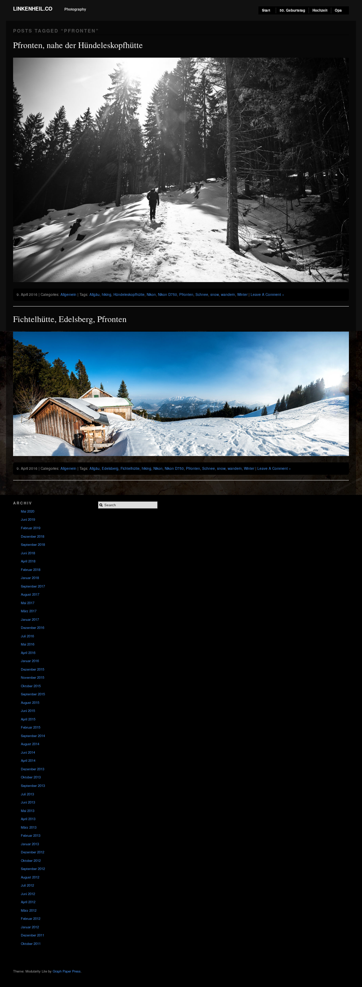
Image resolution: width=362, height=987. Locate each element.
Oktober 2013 (31, 777)
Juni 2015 (28, 710)
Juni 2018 (28, 552)
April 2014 (28, 760)
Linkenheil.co (32, 8)
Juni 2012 (28, 893)
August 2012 (30, 877)
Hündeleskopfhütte (129, 294)
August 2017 (30, 594)
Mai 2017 (27, 602)
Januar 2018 (30, 577)
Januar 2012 (30, 926)
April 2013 (28, 818)
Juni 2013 (28, 802)
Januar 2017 (30, 619)
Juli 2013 (27, 794)
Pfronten (186, 294)
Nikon (151, 294)
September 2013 (33, 785)
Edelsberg (110, 468)
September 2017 (33, 586)
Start (266, 10)
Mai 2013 (27, 810)
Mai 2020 (27, 511)
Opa (338, 10)
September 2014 (33, 735)
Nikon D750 (167, 294)
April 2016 (28, 652)
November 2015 (32, 677)
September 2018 (33, 544)
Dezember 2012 (32, 851)
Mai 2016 (27, 644)
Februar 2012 (30, 918)
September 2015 (33, 693)
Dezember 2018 (32, 536)
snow (214, 294)
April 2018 (28, 561)
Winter (242, 294)
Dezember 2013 (32, 768)
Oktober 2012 (31, 860)
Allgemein (68, 294)
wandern (228, 294)
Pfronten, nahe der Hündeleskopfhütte (78, 45)
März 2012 (28, 910)
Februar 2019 (30, 527)
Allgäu (94, 294)
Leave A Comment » (267, 294)
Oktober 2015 (31, 685)
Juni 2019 (28, 519)
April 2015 (28, 719)
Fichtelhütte (130, 468)
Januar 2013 (30, 843)
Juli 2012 (27, 885)
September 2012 (33, 868)
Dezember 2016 (32, 627)
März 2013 (28, 827)
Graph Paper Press (67, 971)
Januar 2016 (30, 660)
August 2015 (30, 702)
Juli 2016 (27, 635)
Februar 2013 (30, 835)
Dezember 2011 (32, 935)
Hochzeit (320, 10)
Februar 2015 (30, 727)
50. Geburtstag (292, 10)
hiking (106, 294)
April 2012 (28, 901)
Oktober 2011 (31, 943)
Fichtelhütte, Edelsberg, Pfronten (70, 319)
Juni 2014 (28, 752)
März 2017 (28, 610)
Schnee (201, 294)
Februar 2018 (30, 569)
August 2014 (30, 743)
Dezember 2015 (32, 669)
